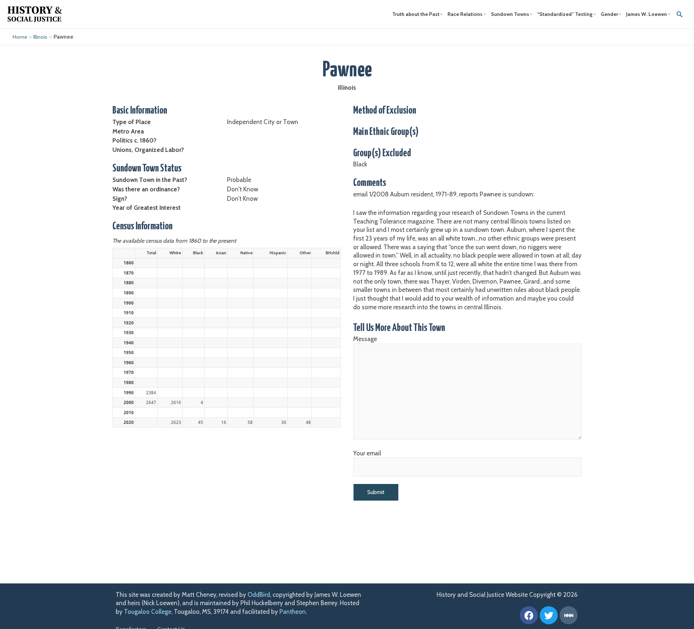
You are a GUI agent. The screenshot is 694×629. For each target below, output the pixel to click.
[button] (680, 14)
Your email (367, 453)
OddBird (259, 594)
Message (365, 339)
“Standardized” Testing (564, 14)
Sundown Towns (510, 14)
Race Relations (465, 14)
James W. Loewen (646, 14)
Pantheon (292, 611)
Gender (609, 14)
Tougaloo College (147, 611)
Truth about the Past (416, 14)
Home (20, 37)
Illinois (40, 37)
